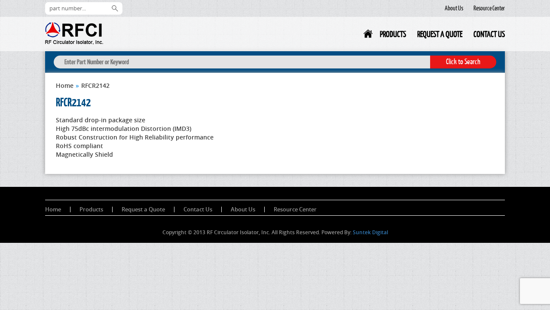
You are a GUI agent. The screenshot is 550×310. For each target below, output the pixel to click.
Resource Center (489, 8)
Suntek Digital (370, 232)
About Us (454, 8)
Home (368, 35)
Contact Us (489, 34)
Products (393, 34)
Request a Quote (439, 34)
